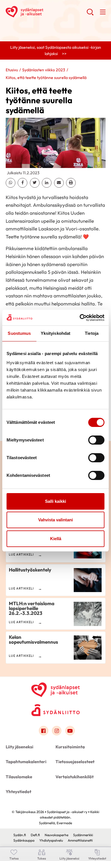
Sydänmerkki (83, 835)
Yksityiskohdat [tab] (55, 333)
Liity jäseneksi (19, 746)
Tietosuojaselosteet (75, 761)
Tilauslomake (19, 776)
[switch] (96, 440)
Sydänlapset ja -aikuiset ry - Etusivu (46, 11)
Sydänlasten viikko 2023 (43, 69)
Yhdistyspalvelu (51, 840)
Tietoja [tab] (91, 333)
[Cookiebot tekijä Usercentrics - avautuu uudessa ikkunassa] (79, 317)
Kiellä (55, 538)
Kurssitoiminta (70, 746)
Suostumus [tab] (19, 333)
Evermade (64, 823)
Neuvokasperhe (56, 835)
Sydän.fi (19, 835)
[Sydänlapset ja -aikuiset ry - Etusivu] (55, 688)
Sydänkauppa (23, 840)
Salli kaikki (55, 501)
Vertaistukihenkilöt (75, 776)
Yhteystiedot (18, 791)
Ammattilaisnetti (80, 840)
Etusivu (12, 69)
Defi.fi (35, 835)
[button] (90, 14)
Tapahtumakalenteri (26, 761)
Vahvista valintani (55, 519)
